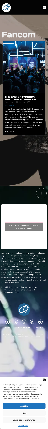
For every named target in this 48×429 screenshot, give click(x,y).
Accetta (24, 406)
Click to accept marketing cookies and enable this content (24, 226)
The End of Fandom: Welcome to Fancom (21, 98)
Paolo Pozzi (9, 102)
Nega (24, 413)
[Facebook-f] (7, 322)
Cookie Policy (23, 426)
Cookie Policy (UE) (22, 327)
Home (7, 327)
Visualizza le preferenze (24, 420)
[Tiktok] (32, 322)
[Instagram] (16, 322)
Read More (10, 132)
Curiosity (10, 105)
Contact (39, 327)
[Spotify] (40, 322)
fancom (18, 34)
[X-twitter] (24, 322)
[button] (44, 380)
